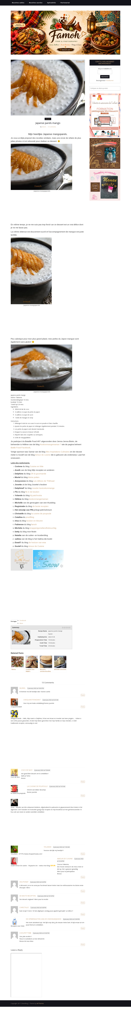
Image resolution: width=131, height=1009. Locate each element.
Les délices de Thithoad (43, 481)
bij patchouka (36, 495)
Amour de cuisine (42, 455)
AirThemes (40, 1003)
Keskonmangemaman (50, 444)
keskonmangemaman (38, 499)
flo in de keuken (32, 492)
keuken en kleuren (34, 521)
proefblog (30, 517)
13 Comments (52, 127)
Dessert (48, 119)
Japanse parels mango (48, 123)
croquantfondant (32, 700)
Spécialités (51, 3)
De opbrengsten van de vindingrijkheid (43, 919)
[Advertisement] (48, 207)
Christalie (24, 907)
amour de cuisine (65, 859)
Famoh (44, 127)
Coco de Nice (26, 770)
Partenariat (65, 3)
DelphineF (23, 882)
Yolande (47, 847)
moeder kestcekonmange (43, 488)
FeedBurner (110, 80)
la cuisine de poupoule (41, 513)
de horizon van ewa (37, 542)
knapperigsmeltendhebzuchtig (43, 528)
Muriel (22, 688)
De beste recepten (27, 896)
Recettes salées (18, 3)
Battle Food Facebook (20, 448)
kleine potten (33, 477)
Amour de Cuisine (36, 546)
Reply (82, 695)
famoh (34, 524)
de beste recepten (41, 506)
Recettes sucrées (35, 3)
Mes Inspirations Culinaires (58, 452)
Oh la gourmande (38, 474)
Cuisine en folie (36, 466)
